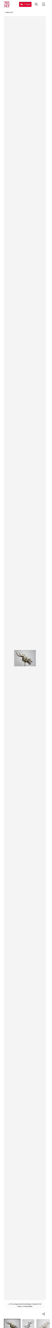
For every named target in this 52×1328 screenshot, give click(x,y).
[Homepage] (7, 4)
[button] (43, 1314)
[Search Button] (36, 4)
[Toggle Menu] (43, 4)
